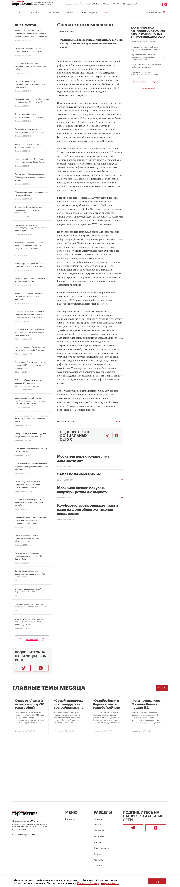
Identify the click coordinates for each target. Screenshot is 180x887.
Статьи (19, 12)
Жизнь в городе (89, 12)
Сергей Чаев (69, 421)
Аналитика (36, 12)
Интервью (54, 12)
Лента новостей (25, 24)
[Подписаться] (165, 3)
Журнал (97, 853)
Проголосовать (140, 81)
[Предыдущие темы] (159, 688)
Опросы (98, 865)
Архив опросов (148, 88)
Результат (155, 81)
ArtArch (119, 421)
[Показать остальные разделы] (106, 12)
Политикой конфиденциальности (98, 883)
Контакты (70, 818)
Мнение (70, 12)
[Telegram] (161, 3)
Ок (157, 881)
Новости (98, 818)
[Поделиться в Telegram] (107, 435)
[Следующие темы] (165, 688)
